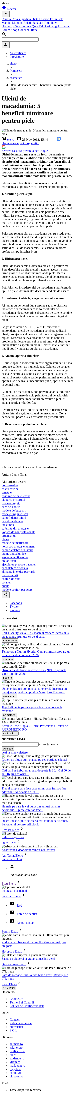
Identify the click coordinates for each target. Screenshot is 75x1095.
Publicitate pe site (21, 1023)
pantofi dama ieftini (14, 517)
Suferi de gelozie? (13, 837)
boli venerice (10, 485)
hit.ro (13, 1054)
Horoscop (8, 26)
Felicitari (45, 26)
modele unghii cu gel (15, 514)
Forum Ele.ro (10, 931)
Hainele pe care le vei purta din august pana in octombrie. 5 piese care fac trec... (31, 808)
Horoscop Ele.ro (12, 951)
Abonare (8, 748)
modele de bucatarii (14, 510)
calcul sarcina (10, 489)
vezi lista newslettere (15, 752)
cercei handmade (12, 521)
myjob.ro (15, 1069)
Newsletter (16, 1026)
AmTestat (63, 26)
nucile (5, 586)
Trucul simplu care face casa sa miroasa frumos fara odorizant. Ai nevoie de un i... (34, 790)
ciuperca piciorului (13, 499)
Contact (14, 1019)
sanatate (7, 492)
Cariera (7, 19)
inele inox (8, 525)
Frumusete (56, 19)
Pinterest (15, 610)
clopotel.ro (16, 1076)
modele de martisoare (15, 543)
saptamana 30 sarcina (15, 557)
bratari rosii (9, 560)
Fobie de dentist (27, 914)
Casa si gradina (22, 19)
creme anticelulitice (14, 553)
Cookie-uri (16, 998)
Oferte (34, 30)
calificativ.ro (17, 1051)
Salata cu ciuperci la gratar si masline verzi (28, 958)
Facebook (16, 603)
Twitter (14, 606)
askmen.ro (16, 1047)
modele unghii (11, 503)
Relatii (27, 22)
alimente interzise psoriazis (18, 571)
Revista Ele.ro (10, 830)
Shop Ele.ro (9, 984)
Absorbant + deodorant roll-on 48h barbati (28, 850)
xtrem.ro (15, 1062)
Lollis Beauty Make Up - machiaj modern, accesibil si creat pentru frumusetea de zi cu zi (35, 634)
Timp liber (50, 22)
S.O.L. (14, 1030)
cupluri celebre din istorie (17, 550)
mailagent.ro (17, 1065)
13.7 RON (9, 988)
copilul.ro (16, 1072)
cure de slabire (11, 507)
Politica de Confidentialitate (27, 1006)
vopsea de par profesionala (18, 532)
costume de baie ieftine (16, 496)
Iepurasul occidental (14, 890)
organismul (9, 535)
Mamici (7, 22)
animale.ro (16, 1044)
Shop (14, 30)
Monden (17, 22)
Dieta (35, 19)
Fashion (44, 19)
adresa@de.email (49, 744)
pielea (5, 539)
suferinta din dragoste (15, 528)
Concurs (24, 30)
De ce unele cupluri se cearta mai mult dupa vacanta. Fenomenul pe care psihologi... (35, 822)
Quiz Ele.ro (9, 842)
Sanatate (38, 22)
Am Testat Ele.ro (12, 855)
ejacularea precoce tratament (19, 564)
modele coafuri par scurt (17, 589)
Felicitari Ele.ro (11, 896)
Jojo (19, 905)
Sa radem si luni (12, 859)
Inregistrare (17, 56)
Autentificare (18, 53)
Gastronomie (23, 26)
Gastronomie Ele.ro (14, 964)
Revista (11, 9)
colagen (6, 582)
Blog (54, 26)
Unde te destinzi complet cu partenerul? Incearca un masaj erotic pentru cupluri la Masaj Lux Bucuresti (34, 690)
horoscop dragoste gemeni (18, 546)
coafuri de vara (11, 578)
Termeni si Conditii (22, 1002)
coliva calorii (10, 575)
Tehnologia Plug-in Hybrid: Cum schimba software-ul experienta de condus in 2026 (36, 653)
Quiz (35, 26)
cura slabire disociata (15, 568)
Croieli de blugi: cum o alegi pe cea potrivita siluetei (34, 759)
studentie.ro (17, 1058)
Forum (6, 30)
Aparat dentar (25, 922)
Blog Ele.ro (9, 883)
